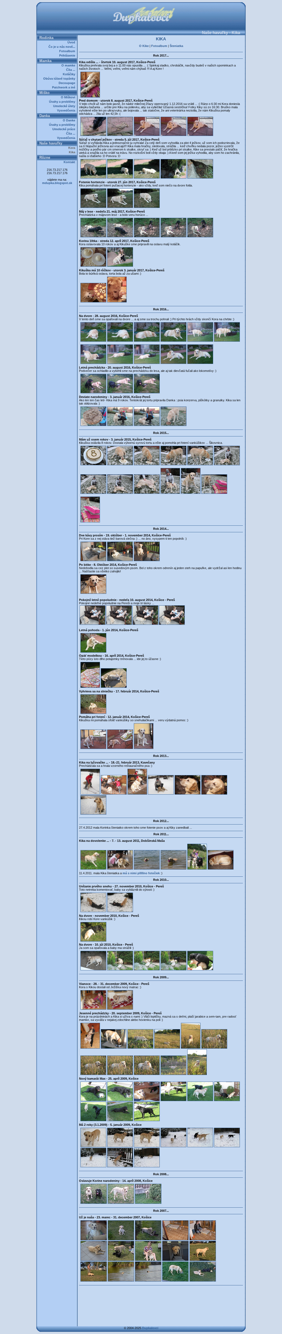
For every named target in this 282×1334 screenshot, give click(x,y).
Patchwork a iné (64, 87)
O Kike (144, 46)
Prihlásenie (68, 55)
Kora (72, 147)
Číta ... (71, 69)
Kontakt (70, 162)
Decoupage (68, 83)
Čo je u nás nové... (62, 46)
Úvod (72, 42)
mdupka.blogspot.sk (57, 183)
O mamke (69, 65)
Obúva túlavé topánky (60, 78)
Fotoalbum (68, 51)
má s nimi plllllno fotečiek (142, 873)
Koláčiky (70, 74)
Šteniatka (176, 46)
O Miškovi (69, 97)
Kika (73, 152)
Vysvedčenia (67, 110)
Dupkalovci (150, 1328)
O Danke (70, 120)
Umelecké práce (64, 129)
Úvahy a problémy (63, 101)
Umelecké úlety (65, 106)
